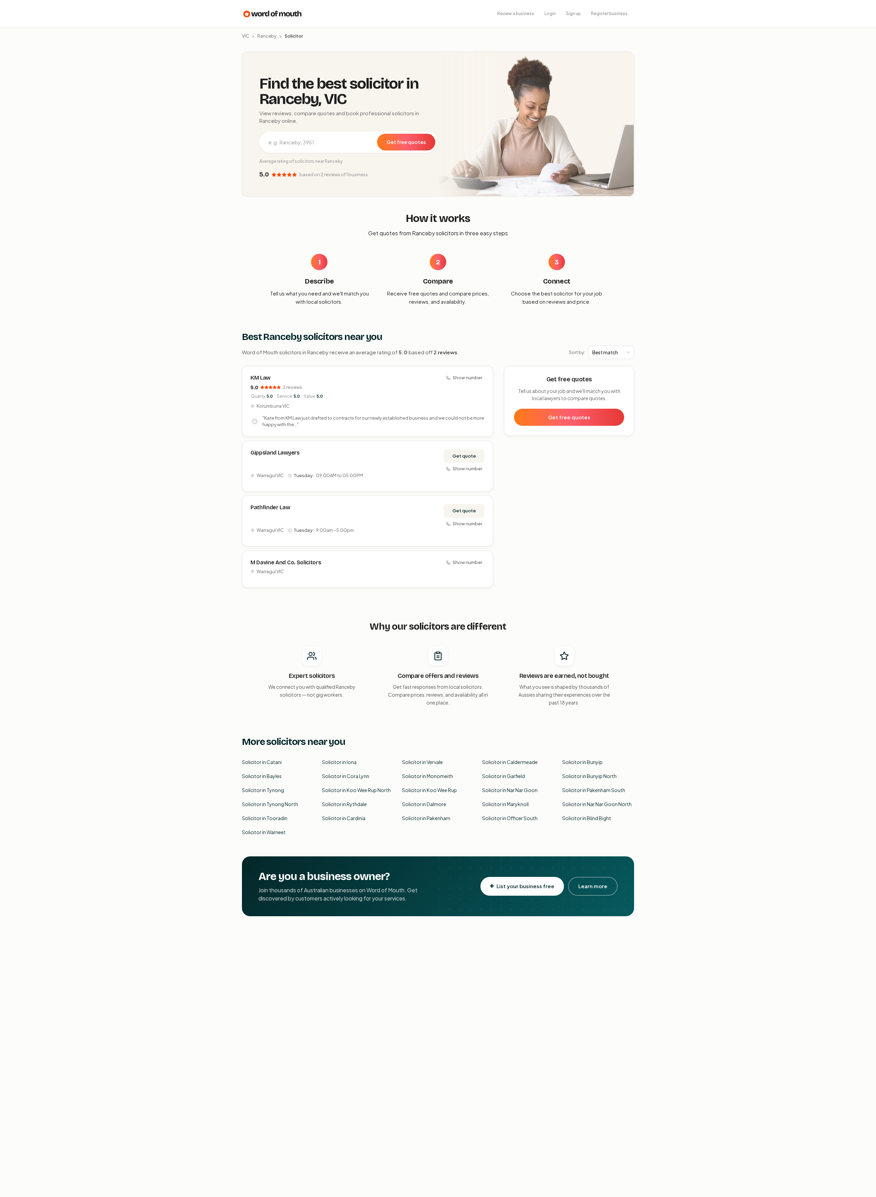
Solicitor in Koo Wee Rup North (356, 790)
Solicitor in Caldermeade (510, 762)
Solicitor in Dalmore (424, 804)
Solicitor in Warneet (264, 832)
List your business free (525, 886)
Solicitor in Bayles (262, 776)
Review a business (515, 13)
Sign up (573, 13)
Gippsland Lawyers (275, 452)
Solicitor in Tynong (263, 790)
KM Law (260, 377)
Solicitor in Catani (262, 762)
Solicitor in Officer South (510, 818)
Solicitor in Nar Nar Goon (510, 790)
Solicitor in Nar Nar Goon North (597, 804)
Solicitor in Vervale (422, 762)
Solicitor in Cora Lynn (345, 776)
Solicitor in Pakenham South (593, 790)
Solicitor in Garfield (503, 776)
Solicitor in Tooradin (264, 818)
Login (550, 13)
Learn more (592, 886)
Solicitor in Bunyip (582, 762)
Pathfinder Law (270, 507)
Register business (609, 13)
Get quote (464, 456)
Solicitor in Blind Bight (586, 818)
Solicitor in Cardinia (343, 818)
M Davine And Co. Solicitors (285, 562)
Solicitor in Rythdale (344, 804)
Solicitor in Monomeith (427, 776)
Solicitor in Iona (339, 762)
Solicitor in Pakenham (426, 818)
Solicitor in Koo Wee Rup (429, 790)
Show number (467, 377)
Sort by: (577, 352)
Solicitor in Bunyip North (589, 776)
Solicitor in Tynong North (270, 804)
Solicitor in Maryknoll (505, 804)
